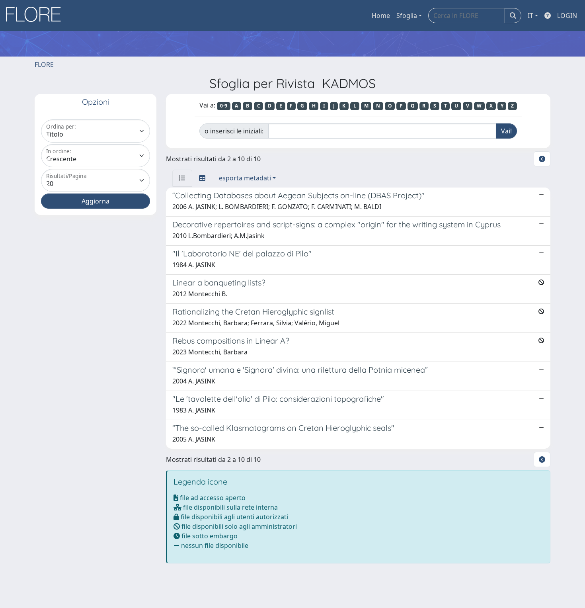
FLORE (44, 64)
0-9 (223, 105)
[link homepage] (36, 15)
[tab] (182, 178)
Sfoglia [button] (406, 15)
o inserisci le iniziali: (234, 131)
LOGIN (567, 15)
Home (381, 15)
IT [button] (530, 15)
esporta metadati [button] (245, 178)
